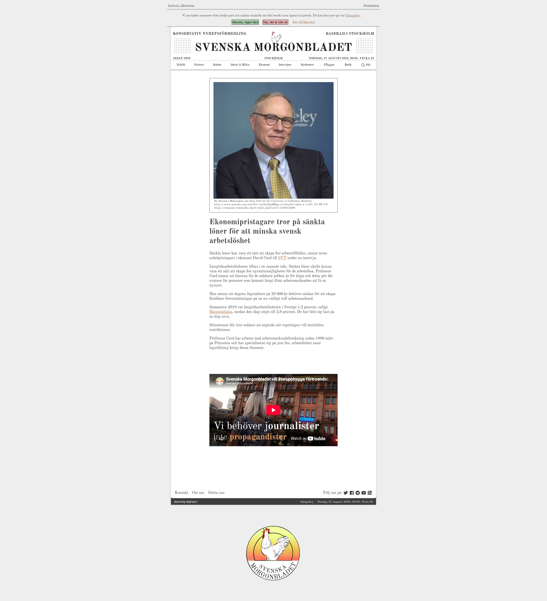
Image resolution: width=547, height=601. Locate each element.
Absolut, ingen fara (245, 22)
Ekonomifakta (220, 312)
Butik (348, 64)
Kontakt (181, 493)
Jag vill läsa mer (304, 22)
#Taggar (329, 64)
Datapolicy (353, 15)
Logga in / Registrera (181, 5)
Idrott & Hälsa (240, 64)
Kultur (217, 64)
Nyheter (199, 64)
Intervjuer (285, 64)
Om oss (198, 493)
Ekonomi (264, 64)
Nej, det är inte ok (275, 22)
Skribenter (307, 64)
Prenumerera (371, 5)
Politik (181, 64)
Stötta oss (216, 493)
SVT (282, 258)
